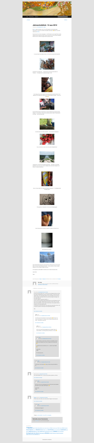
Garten (63, 428)
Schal (43, 431)
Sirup (52, 431)
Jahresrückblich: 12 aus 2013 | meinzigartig (44, 415)
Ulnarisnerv (54, 433)
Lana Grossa (51, 429)
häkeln (42, 429)
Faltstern (51, 428)
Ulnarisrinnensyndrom (59, 433)
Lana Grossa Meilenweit (57, 429)
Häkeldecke (38, 429)
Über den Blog (31, 16)
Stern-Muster (36, 433)
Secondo (50, 431)
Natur (39, 431)
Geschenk (66, 428)
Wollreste (36, 434)
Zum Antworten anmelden (38, 311)
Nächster (66, 19)
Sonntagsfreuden (29, 433)
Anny (35, 29)
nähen (41, 431)
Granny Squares (29, 429)
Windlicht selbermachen (29, 434)
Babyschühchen (40, 428)
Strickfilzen (51, 433)
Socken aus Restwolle (60, 431)
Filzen (59, 428)
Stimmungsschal (42, 433)
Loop (67, 429)
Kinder (44, 429)
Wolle (34, 434)
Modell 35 (37, 431)
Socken (55, 431)
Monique (35, 397)
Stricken (47, 433)
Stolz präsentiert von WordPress (47, 439)
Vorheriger (28, 19)
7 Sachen (29, 428)
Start (27, 16)
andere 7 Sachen (35, 428)
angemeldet (37, 420)
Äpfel (39, 434)
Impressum (36, 16)
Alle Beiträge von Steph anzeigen (43, 284)
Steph (45, 27)
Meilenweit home (32, 431)
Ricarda (38, 31)
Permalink (59, 278)
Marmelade (27, 431)
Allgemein (44, 278)
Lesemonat (63, 429)
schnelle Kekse (47, 431)
